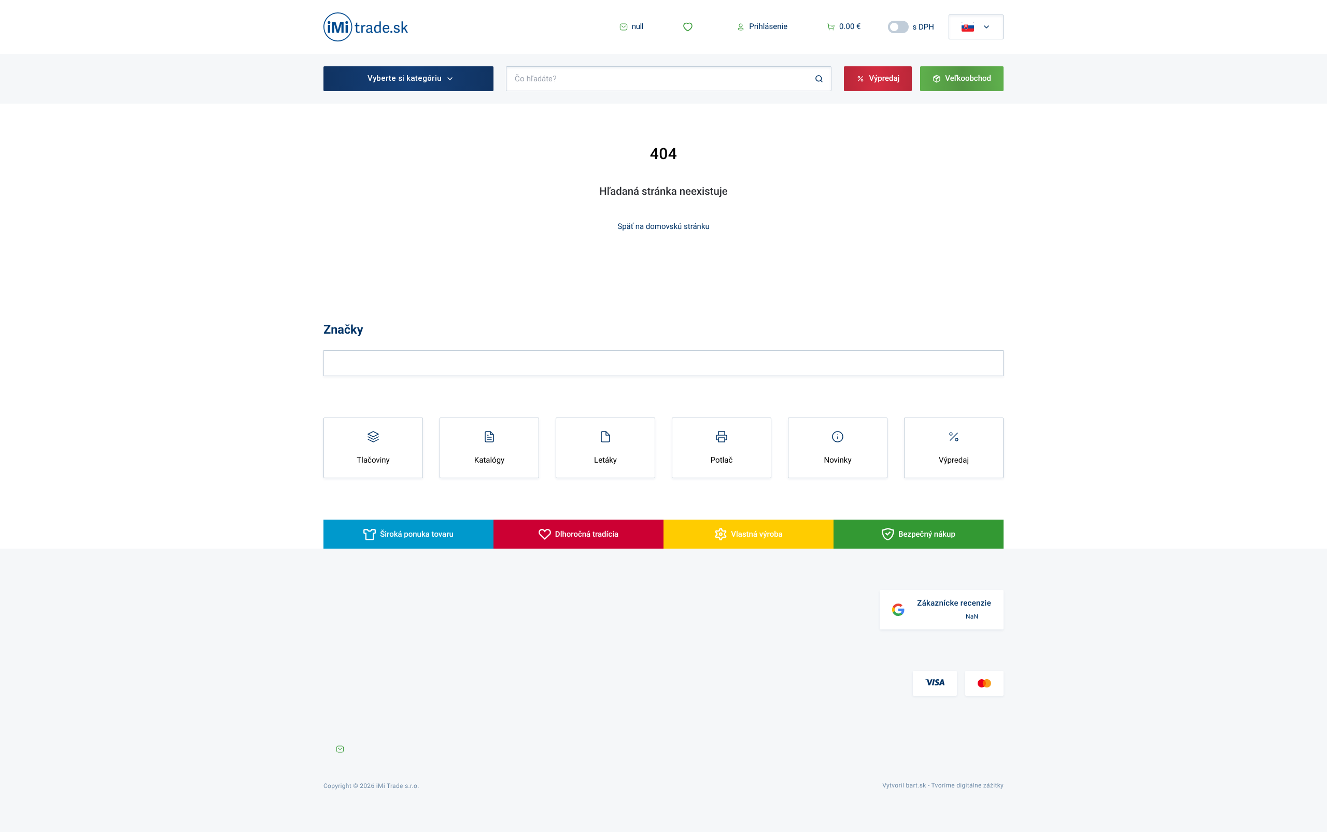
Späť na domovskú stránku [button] (663, 226)
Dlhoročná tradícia (586, 534)
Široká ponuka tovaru (417, 534)
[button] (690, 27)
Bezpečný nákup (926, 534)
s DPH (923, 27)
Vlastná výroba (756, 534)
